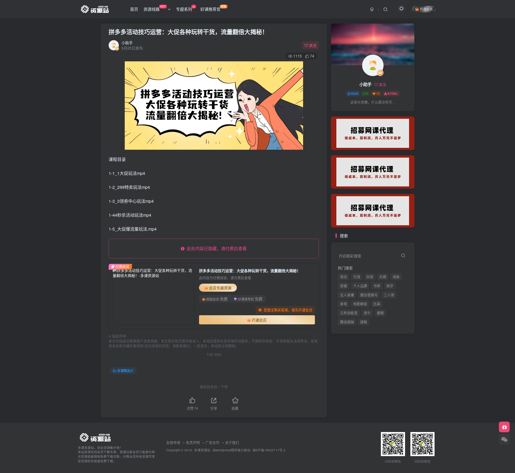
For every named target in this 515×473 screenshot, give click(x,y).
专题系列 (185, 8)
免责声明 (193, 442)
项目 (343, 276)
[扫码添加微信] (504, 439)
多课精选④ (125, 370)
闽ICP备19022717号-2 (269, 450)
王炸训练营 (349, 312)
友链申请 (173, 442)
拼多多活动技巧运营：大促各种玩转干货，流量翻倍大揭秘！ (188, 31)
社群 (383, 276)
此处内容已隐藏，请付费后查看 (216, 248)
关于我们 (232, 442)
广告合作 (212, 442)
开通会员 (426, 9)
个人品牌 (360, 285)
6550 (355, 93)
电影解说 (360, 303)
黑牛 (367, 312)
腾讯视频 (347, 112)
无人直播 (347, 294)
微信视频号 (369, 294)
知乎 (390, 285)
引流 (356, 276)
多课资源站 (202, 450)
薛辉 (363, 112)
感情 (380, 312)
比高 (376, 303)
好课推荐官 (213, 8)
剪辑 (343, 285)
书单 (376, 285)
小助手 (127, 42)
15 (378, 93)
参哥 (343, 303)
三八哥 (389, 294)
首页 (134, 9)
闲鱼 (396, 276)
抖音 (369, 276)
